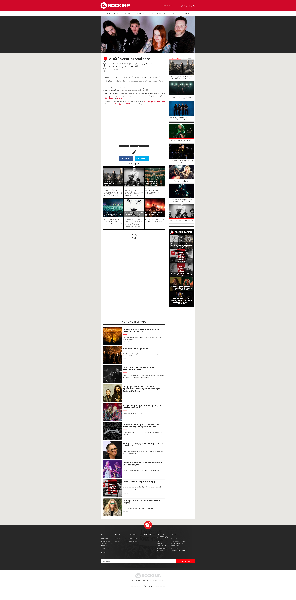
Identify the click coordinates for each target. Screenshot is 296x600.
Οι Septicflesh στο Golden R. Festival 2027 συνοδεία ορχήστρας (153, 180)
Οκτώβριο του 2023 (122, 101)
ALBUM (117, 535)
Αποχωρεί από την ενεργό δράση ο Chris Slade (181, 161)
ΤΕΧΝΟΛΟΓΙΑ (105, 545)
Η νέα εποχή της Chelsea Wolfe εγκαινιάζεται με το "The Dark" (113, 180)
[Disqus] (134, 256)
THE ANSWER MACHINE (178, 547)
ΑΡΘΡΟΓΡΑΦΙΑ (161, 543)
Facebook (188, 5)
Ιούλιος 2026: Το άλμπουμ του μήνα (181, 261)
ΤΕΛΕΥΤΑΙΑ (175, 58)
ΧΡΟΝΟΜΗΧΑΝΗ (162, 545)
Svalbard (124, 142)
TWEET (143, 155)
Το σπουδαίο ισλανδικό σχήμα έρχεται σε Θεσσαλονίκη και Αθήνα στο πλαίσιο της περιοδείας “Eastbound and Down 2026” (134, 189)
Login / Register (167, 5)
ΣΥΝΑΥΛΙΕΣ (128, 13)
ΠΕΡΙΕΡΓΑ (104, 543)
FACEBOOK (145, 583)
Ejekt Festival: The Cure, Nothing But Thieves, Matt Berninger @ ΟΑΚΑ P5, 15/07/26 (181, 301)
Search (183, 5)
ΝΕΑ (108, 13)
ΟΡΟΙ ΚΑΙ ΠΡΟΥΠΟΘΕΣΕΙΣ (160, 583)
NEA (102, 531)
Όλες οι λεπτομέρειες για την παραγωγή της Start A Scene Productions (154, 217)
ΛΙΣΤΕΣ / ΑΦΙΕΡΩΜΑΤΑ (160, 13)
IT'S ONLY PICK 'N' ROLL (178, 540)
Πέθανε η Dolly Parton (181, 181)
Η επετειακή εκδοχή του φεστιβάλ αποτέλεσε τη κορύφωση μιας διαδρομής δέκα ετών (113, 218)
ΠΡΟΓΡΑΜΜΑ (133, 538)
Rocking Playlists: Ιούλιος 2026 (181, 275)
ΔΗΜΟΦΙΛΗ (187, 58)
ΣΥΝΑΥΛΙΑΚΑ (105, 535)
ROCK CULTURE (175, 545)
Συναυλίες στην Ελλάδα (140, 142)
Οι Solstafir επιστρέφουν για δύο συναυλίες (134, 181)
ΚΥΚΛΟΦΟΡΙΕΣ (105, 538)
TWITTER (151, 583)
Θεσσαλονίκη (109, 95)
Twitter (193, 5)
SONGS (117, 538)
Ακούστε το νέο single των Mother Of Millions (181, 98)
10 (158, 538)
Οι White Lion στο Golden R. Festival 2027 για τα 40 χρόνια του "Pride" (134, 211)
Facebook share (104, 65)
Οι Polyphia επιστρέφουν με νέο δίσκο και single (181, 118)
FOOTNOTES (175, 543)
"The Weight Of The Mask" (154, 98)
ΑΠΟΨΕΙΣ (175, 13)
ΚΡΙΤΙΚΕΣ (117, 13)
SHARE (127, 155)
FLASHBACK (160, 547)
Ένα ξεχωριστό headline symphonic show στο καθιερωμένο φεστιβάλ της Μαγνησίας (153, 188)
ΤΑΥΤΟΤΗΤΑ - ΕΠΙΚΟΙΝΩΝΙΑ (136, 583)
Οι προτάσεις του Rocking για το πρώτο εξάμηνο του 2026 (181, 246)
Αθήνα (119, 95)
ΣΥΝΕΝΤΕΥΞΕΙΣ (142, 13)
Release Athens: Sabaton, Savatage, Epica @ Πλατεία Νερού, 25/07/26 (181, 288)
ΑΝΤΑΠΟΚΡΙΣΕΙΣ (134, 535)
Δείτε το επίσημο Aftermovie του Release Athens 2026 (112, 211)
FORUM (186, 13)
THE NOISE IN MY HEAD (178, 538)
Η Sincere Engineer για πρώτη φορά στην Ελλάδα (153, 211)
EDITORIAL (174, 535)
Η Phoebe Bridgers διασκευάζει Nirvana (181, 141)
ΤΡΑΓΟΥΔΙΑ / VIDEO (106, 540)
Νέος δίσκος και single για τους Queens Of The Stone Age (181, 200)
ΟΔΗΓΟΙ (159, 540)
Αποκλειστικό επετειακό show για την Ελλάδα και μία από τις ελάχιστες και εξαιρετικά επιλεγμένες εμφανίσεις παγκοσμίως (134, 219)
